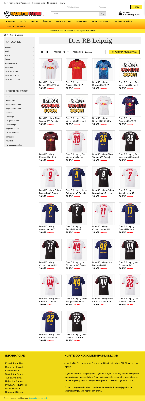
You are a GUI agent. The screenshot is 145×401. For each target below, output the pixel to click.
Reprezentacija (11, 63)
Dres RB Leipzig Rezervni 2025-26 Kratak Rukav (47, 157)
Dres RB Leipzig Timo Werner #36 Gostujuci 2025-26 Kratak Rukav (102, 157)
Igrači (7, 51)
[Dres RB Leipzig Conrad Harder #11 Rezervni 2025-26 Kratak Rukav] (50, 250)
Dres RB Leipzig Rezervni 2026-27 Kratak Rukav (100, 85)
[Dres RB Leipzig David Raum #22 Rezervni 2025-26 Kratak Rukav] (77, 322)
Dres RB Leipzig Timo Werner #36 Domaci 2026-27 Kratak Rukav (129, 85)
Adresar (9, 113)
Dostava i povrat (14, 367)
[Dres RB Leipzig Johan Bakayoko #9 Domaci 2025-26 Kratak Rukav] (50, 178)
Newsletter (10, 141)
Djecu (7, 55)
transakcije (10, 137)
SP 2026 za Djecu (12, 71)
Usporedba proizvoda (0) (124, 52)
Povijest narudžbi (12, 121)
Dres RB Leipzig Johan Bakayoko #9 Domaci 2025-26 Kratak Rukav (50, 193)
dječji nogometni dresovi (86, 363)
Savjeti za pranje (14, 374)
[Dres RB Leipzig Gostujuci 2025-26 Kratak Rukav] (130, 105)
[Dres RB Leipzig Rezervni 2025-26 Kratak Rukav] (50, 141)
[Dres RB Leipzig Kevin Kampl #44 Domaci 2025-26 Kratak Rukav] (50, 286)
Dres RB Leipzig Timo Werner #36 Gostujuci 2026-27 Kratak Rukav (49, 121)
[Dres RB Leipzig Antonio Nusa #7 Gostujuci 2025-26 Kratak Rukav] (50, 214)
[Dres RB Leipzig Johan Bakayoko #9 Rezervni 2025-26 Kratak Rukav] (103, 178)
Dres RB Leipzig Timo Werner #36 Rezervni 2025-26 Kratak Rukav (129, 157)
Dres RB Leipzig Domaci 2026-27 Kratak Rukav (50, 85)
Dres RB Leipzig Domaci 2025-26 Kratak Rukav (103, 121)
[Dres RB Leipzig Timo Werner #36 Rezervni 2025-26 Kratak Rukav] (130, 141)
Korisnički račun (38, 3)
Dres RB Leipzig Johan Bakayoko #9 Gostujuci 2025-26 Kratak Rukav (76, 193)
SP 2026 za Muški (12, 76)
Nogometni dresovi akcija (38, 398)
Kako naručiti (12, 370)
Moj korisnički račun (13, 109)
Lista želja (10, 117)
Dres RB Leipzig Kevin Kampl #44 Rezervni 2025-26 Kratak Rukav (102, 301)
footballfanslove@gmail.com (18, 3)
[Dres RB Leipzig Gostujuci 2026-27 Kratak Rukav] (77, 69)
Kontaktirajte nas (14, 363)
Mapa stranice (13, 388)
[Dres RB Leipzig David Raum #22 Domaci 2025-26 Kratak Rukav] (130, 286)
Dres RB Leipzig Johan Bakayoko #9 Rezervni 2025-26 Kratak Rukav (103, 193)
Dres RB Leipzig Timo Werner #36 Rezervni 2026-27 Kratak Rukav (76, 121)
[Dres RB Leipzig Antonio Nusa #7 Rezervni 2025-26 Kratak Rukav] (77, 214)
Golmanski (9, 68)
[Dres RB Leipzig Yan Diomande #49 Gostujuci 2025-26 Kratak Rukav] (103, 250)
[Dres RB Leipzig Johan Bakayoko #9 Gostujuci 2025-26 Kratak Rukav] (77, 178)
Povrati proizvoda (12, 133)
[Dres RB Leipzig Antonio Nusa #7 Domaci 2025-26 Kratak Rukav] (130, 178)
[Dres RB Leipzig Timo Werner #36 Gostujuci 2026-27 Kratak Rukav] (50, 105)
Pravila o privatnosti (16, 385)
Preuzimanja (11, 125)
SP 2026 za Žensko (12, 80)
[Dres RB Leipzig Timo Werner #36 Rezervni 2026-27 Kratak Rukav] (77, 105)
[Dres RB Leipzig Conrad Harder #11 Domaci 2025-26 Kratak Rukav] (103, 214)
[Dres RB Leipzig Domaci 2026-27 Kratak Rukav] (50, 69)
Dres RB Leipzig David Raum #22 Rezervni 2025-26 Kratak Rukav (76, 337)
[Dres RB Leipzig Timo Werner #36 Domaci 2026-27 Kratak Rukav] (130, 69)
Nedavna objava (14, 392)
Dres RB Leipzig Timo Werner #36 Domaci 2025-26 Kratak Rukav (76, 157)
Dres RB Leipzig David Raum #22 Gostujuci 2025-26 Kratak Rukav (49, 337)
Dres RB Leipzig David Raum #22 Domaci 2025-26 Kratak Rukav (129, 301)
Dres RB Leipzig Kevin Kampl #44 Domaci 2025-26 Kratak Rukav (49, 301)
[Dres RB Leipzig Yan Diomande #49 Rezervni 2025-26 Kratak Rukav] (130, 250)
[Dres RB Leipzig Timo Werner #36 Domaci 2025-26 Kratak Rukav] (77, 141)
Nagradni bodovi (12, 129)
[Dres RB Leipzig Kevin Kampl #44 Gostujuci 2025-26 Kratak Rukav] (77, 286)
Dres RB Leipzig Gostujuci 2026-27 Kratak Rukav (74, 85)
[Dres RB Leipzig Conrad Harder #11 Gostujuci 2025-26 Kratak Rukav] (130, 214)
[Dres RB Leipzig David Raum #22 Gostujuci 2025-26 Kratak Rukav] (50, 322)
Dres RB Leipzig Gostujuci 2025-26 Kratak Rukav (127, 121)
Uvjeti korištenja (14, 381)
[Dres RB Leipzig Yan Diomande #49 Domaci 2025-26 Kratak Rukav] (77, 250)
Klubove (8, 47)
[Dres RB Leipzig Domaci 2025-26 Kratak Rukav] (103, 105)
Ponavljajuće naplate (14, 145)
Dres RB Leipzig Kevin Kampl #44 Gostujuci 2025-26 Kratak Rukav (76, 301)
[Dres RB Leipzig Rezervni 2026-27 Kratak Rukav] (103, 69)
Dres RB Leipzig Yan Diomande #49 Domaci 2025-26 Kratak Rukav (76, 265)
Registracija (52, 3)
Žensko (8, 59)
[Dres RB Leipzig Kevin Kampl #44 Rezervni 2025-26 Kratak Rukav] (103, 286)
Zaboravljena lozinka (14, 105)
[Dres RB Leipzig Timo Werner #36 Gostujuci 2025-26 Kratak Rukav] (103, 141)
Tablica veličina (13, 378)
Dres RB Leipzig (16, 35)
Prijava (62, 3)
